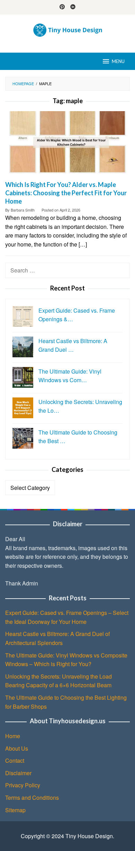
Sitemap (15, 810)
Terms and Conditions (32, 797)
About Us (16, 748)
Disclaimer (18, 773)
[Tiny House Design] (67, 29)
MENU (118, 61)
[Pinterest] (62, 7)
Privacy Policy (22, 785)
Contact (14, 760)
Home (12, 736)
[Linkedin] (73, 7)
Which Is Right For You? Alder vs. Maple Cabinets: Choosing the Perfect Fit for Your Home (66, 193)
